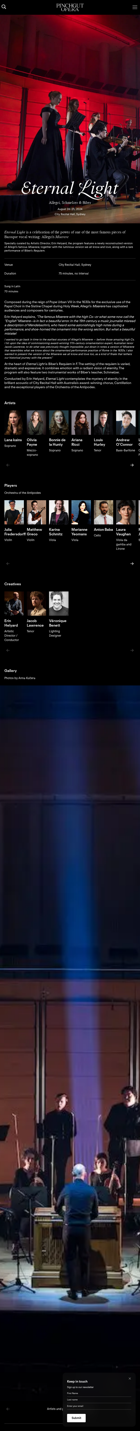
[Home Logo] (70, 7)
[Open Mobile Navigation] (135, 7)
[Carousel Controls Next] (132, 465)
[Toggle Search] (3, 6)
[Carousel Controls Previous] (8, 465)
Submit (76, 1418)
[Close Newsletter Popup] (130, 1378)
